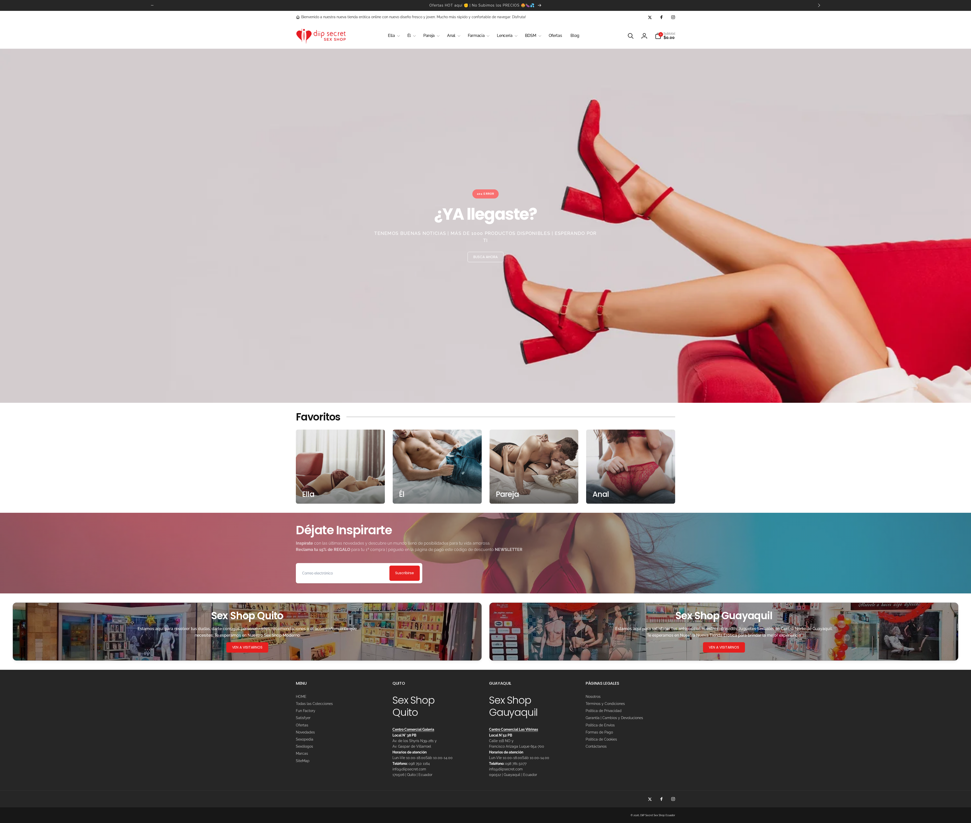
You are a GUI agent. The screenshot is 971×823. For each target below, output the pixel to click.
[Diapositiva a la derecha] (818, 5)
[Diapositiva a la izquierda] (152, 5)
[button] (393, 35)
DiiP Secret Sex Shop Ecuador (657, 815)
